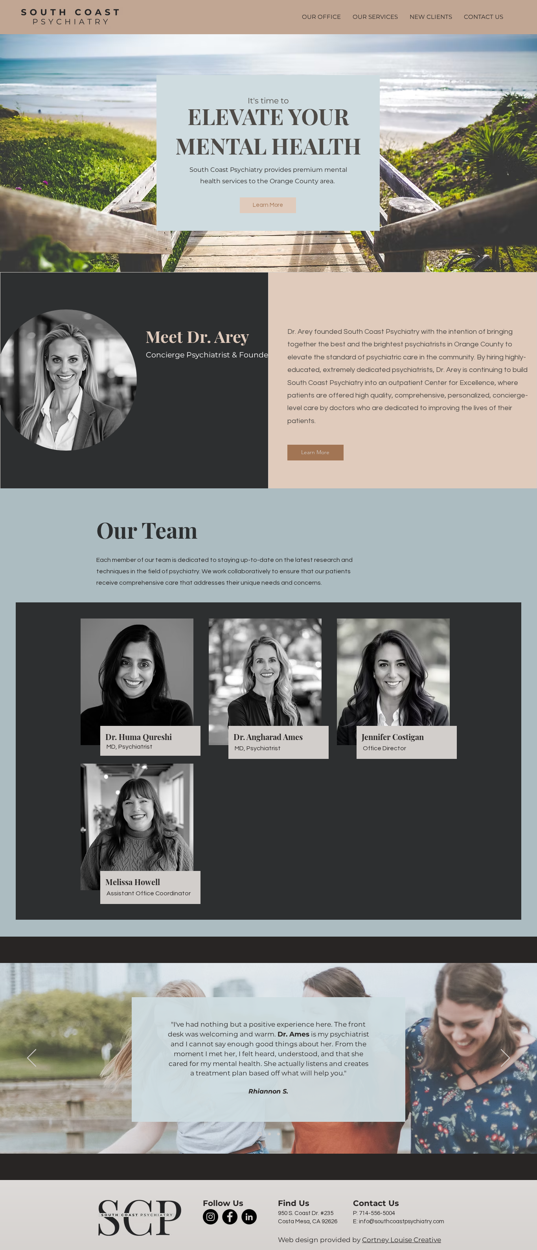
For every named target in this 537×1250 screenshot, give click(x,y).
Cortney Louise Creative (401, 1240)
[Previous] (31, 1058)
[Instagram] (210, 1216)
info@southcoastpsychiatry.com (401, 1221)
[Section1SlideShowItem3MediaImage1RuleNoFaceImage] (278, 1134)
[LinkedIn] (249, 1216)
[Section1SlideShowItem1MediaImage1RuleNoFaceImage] (259, 1134)
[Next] (505, 1058)
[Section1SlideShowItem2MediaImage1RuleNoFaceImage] (269, 1134)
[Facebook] (229, 1216)
